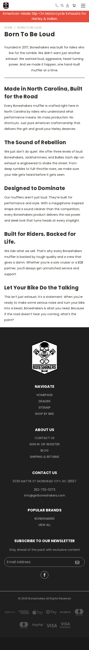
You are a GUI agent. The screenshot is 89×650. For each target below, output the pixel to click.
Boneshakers (45, 518)
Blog (45, 450)
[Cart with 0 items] (74, 5)
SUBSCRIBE (77, 562)
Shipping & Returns (44, 457)
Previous (6, 645)
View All (44, 525)
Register (53, 444)
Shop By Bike (44, 414)
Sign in (34, 444)
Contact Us (44, 438)
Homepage (45, 395)
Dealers (45, 401)
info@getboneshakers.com (44, 495)
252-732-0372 (44, 489)
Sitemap (44, 407)
